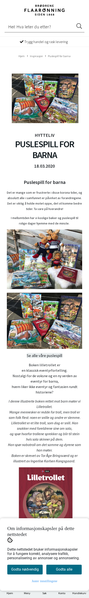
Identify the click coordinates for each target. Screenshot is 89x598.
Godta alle (64, 569)
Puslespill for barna (59, 56)
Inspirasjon (36, 56)
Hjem (21, 56)
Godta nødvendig (25, 569)
